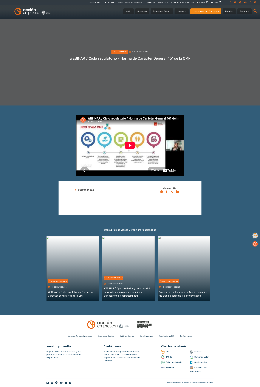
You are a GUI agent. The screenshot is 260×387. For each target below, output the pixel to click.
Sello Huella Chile (173, 362)
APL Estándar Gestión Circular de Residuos (123, 2)
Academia (201, 2)
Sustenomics (200, 362)
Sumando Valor (201, 357)
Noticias (229, 11)
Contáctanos (186, 336)
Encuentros (150, 2)
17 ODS (168, 357)
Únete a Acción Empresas (206, 11)
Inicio (128, 11)
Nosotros (142, 11)
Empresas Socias (162, 11)
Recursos (244, 11)
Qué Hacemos (146, 336)
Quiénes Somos (127, 336)
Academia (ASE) (166, 336)
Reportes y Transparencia (182, 2)
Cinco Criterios (95, 2)
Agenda (214, 2)
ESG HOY (169, 367)
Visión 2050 (163, 2)
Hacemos (181, 11)
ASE (167, 351)
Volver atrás (86, 190)
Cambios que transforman (198, 369)
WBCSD (197, 351)
